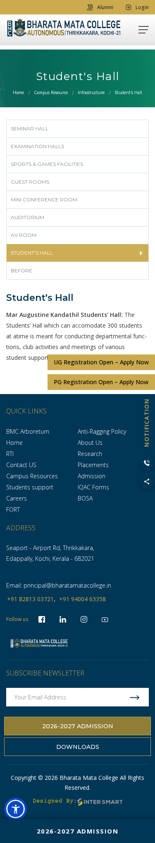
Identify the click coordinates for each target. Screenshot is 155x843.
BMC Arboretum (27, 431)
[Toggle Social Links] (147, 482)
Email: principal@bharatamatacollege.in (58, 585)
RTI (10, 454)
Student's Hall (128, 92)
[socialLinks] (105, 619)
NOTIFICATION (146, 423)
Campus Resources (32, 476)
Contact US (21, 465)
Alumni (105, 7)
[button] (15, 809)
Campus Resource (51, 92)
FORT (13, 509)
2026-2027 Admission (77, 726)
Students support (29, 487)
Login (142, 7)
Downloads (77, 747)
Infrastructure (91, 92)
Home (18, 92)
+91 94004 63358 (82, 599)
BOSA (85, 498)
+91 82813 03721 (30, 599)
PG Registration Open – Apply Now (101, 382)
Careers (16, 498)
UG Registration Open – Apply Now (101, 362)
